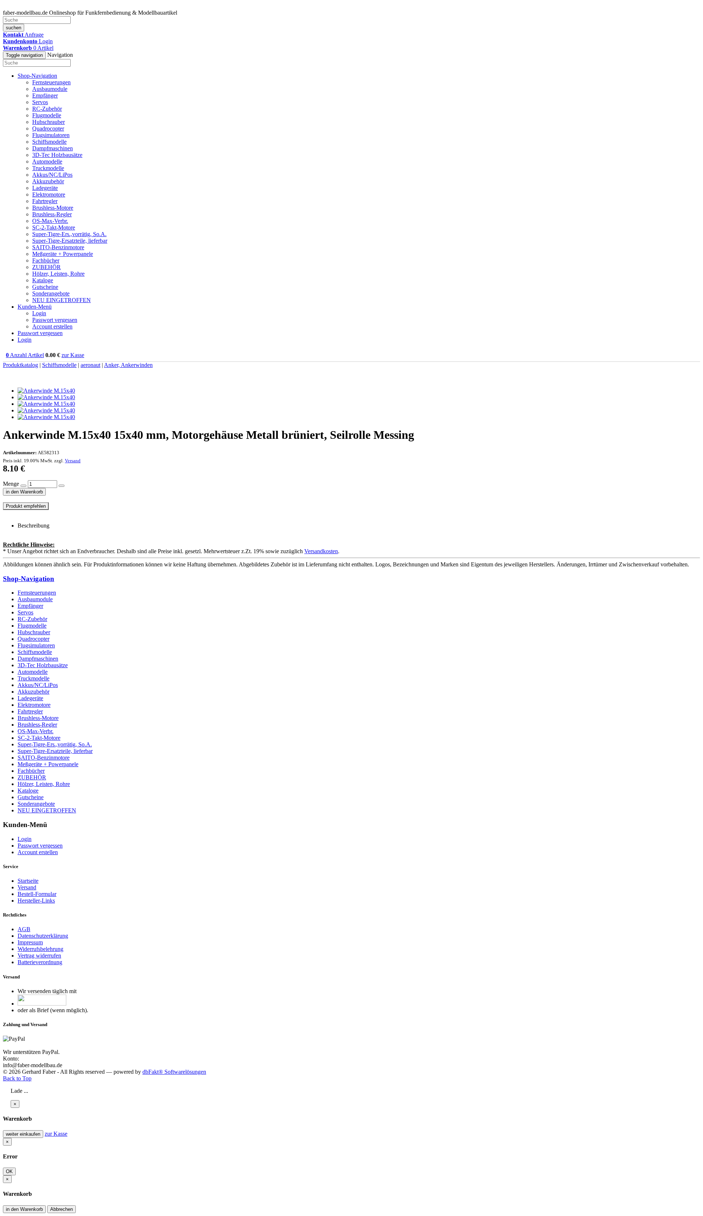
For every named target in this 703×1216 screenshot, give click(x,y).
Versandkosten (321, 551)
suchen (13, 27)
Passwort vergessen (54, 320)
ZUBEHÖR (46, 267)
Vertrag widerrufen (39, 955)
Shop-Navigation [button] (37, 76)
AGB (24, 929)
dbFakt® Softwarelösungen (174, 1072)
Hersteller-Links (36, 900)
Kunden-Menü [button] (35, 307)
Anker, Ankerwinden (128, 365)
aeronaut (90, 365)
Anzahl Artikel (25, 355)
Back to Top (17, 1078)
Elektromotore (48, 194)
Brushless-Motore (52, 208)
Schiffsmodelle (49, 142)
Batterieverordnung (40, 962)
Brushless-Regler (52, 214)
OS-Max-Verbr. (50, 221)
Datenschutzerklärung (43, 936)
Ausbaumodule (49, 89)
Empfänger (45, 95)
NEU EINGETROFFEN (61, 300)
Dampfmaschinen (52, 148)
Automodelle (47, 161)
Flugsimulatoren (51, 135)
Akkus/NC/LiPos (52, 175)
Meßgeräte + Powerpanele (62, 254)
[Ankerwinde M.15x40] (46, 390)
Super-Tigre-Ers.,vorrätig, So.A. (69, 234)
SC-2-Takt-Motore (53, 227)
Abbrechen (61, 1209)
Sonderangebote (51, 293)
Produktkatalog (20, 365)
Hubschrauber (48, 122)
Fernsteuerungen (51, 82)
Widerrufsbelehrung (40, 949)
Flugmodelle (46, 115)
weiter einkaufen (23, 1134)
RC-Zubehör (47, 109)
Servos (40, 102)
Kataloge (42, 280)
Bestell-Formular (37, 894)
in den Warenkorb (24, 492)
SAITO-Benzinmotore (58, 247)
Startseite (28, 881)
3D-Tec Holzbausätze (57, 155)
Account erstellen (52, 326)
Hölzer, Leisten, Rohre (58, 274)
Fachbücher (45, 260)
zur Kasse (73, 355)
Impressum (30, 942)
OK (9, 1171)
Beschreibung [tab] (33, 525)
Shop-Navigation (28, 579)
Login (39, 313)
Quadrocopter (48, 128)
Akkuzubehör (48, 181)
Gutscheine (45, 287)
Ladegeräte (45, 188)
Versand (73, 460)
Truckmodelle (48, 168)
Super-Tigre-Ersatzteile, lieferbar (69, 241)
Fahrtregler (44, 201)
